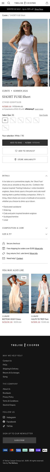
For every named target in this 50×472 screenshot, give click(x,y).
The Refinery (13, 463)
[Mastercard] (11, 450)
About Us (6, 389)
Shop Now (39, 9)
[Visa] (5, 450)
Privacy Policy (8, 397)
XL (36, 120)
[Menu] (3, 3)
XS (5, 120)
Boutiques (7, 393)
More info (39, 248)
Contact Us (7, 361)
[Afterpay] (24, 450)
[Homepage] (25, 345)
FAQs (5, 365)
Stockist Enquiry (9, 405)
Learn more (39, 109)
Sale (23, 278)
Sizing (5, 377)
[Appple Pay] (44, 450)
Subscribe (19, 440)
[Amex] (18, 450)
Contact (20, 258)
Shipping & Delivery (10, 369)
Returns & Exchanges (11, 373)
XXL (5, 128)
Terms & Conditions (10, 401)
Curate (5, 16)
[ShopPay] (38, 450)
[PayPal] (31, 450)
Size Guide (43, 115)
